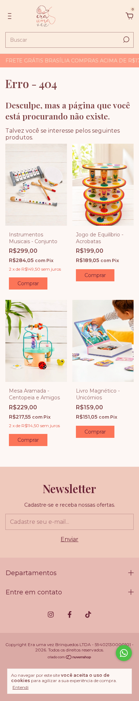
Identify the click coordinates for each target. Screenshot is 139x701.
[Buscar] (125, 39)
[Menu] (10, 16)
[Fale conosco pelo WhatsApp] (124, 653)
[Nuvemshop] (69, 657)
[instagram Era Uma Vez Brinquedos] (50, 614)
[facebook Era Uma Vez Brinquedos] (69, 614)
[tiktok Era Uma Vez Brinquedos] (88, 614)
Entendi (20, 687)
